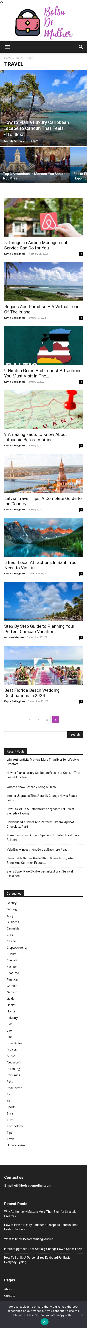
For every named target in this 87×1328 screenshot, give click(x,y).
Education (13, 960)
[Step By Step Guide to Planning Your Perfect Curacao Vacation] (43, 601)
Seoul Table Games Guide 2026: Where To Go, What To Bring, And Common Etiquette (43, 860)
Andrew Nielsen (14, 637)
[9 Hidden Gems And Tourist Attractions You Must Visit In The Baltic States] (43, 345)
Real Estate (14, 1088)
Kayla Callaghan (14, 253)
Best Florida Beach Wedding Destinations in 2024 (32, 693)
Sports (11, 1107)
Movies (12, 1050)
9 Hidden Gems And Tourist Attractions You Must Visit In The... (43, 373)
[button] (7, 47)
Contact (9, 1296)
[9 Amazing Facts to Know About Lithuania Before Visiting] (43, 409)
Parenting (13, 1069)
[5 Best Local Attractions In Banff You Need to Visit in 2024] (43, 537)
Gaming (12, 992)
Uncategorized (17, 1145)
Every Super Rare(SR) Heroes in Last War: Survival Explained (40, 874)
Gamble (12, 986)
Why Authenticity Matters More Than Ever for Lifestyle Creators (43, 762)
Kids (9, 1024)
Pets (10, 1081)
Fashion (12, 967)
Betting (12, 909)
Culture (11, 954)
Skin (9, 1101)
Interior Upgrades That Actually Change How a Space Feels (42, 798)
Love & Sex (14, 1043)
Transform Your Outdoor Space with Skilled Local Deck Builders (43, 837)
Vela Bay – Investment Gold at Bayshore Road (37, 849)
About (8, 1289)
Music (11, 1056)
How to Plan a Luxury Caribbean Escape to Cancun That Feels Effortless (43, 775)
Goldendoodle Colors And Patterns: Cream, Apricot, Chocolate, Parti (41, 824)
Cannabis (13, 928)
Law (9, 1030)
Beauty (11, 903)
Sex (9, 1094)
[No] (82, 1314)
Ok (44, 1321)
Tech (10, 1120)
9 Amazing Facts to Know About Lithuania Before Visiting (35, 437)
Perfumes (13, 1075)
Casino (11, 941)
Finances (13, 979)
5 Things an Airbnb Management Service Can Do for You (35, 245)
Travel (19, 58)
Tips (9, 1132)
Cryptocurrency (17, 947)
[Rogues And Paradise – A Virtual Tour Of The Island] (43, 281)
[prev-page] (29, 719)
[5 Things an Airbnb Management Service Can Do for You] (43, 217)
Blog (10, 916)
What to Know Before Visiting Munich (31, 787)
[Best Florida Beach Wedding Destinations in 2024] (43, 665)
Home (8, 58)
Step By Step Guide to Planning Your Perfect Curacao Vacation (39, 629)
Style (10, 1113)
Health (11, 1005)
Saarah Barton (13, 141)
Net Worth (14, 1062)
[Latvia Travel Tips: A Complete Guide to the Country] (43, 473)
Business (13, 922)
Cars (10, 935)
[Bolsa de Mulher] (43, 22)
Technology (15, 1126)
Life (9, 1037)
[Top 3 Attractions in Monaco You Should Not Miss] (35, 173)
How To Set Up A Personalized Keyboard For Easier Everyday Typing (40, 811)
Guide (11, 998)
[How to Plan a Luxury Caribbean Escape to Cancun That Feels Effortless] (43, 108)
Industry (12, 1018)
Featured (13, 973)
